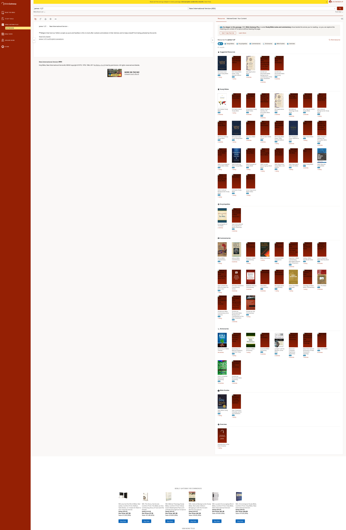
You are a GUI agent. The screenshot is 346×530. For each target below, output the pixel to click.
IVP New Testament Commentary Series (238, 287)
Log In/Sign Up (337, 2)
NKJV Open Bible (322, 349)
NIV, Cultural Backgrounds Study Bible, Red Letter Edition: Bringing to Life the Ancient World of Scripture (200, 507)
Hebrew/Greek (232, 18)
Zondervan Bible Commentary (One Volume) (223, 313)
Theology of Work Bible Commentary (308, 286)
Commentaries (225, 238)
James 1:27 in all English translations (51, 39)
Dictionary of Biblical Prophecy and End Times (237, 350)
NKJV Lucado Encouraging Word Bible (266, 165)
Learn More (242, 33)
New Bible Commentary (264, 286)
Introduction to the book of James (223, 445)
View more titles (188, 528)
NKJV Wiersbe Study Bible (321, 165)
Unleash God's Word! (132, 74)
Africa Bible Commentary (221, 259)
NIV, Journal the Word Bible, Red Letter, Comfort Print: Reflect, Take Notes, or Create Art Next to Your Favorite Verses (129, 507)
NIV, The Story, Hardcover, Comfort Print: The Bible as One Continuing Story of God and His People (153, 507)
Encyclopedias (225, 204)
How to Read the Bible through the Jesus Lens (223, 287)
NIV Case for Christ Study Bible (309, 110)
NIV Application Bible (251, 72)
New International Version (48, 62)
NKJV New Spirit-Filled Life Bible (294, 165)
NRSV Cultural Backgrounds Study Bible (223, 191)
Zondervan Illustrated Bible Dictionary (279, 73)
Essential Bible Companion (279, 259)
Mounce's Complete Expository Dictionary (292, 351)
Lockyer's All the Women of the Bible (279, 350)
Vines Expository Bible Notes (251, 190)
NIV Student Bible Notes (265, 137)
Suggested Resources (227, 52)
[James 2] (212, 40)
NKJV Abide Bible (308, 137)
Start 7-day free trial (228, 33)
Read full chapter (45, 37)
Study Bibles (224, 89)
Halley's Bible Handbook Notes (308, 259)
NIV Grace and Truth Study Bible (223, 72)
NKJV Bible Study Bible (223, 411)
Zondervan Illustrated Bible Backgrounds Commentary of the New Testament (266, 75)
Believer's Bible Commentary (250, 259)
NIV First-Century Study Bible (223, 137)
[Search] (340, 8)
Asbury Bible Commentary (236, 259)
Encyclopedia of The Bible (222, 225)
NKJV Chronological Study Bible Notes (223, 165)
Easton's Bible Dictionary (250, 349)
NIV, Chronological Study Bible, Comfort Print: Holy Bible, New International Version (246, 506)
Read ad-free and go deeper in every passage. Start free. (180, 2)
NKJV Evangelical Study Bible (251, 165)
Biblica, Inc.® (100, 65)
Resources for (226, 40)
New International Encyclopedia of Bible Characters (237, 225)
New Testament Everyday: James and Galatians (237, 411)
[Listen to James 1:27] (55, 19)
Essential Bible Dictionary (264, 349)
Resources (221, 18)
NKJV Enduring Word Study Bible (237, 165)
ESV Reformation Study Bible (237, 110)
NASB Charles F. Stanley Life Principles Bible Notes (265, 111)
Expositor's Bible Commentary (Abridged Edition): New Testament (294, 260)
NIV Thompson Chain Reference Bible (294, 138)
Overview (223, 424)
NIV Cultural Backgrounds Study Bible (323, 110)
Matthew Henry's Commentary (251, 286)
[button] (335, 2)
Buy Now (123, 521)
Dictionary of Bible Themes (223, 349)
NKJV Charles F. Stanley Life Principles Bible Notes (322, 139)
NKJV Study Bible (308, 164)
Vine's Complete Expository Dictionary (222, 377)
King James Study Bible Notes (251, 110)
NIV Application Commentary (279, 286)
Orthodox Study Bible (236, 190)
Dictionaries (224, 329)
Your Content (242, 18)
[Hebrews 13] (34, 40)
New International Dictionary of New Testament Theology (308, 351)
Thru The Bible (321, 285)
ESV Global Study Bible (223, 110)
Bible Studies (224, 390)
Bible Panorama (265, 258)
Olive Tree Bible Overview (293, 286)
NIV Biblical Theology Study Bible (293, 110)
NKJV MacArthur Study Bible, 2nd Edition (280, 165)
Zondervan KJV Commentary (250, 312)
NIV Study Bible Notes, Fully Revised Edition (236, 73)
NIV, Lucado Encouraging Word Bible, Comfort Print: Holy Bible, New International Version (223, 506)
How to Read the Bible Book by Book (323, 259)
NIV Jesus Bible (250, 137)
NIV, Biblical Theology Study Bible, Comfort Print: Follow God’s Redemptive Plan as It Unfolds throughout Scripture (175, 507)
